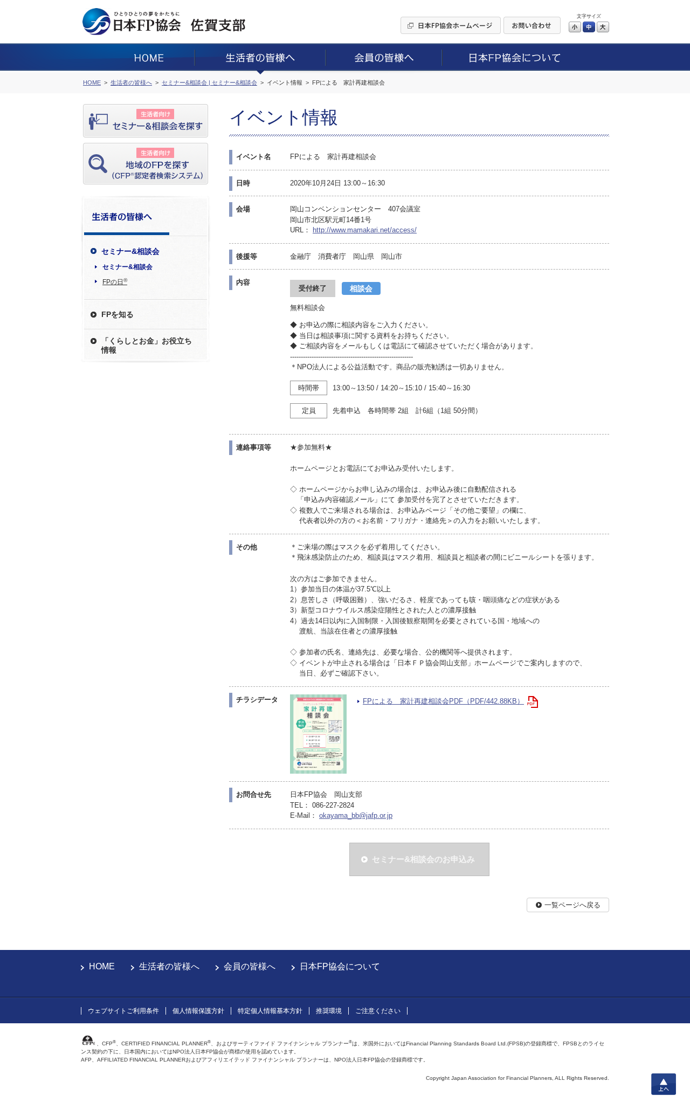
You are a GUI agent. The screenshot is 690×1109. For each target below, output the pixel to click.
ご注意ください (378, 1011)
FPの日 (114, 281)
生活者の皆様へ (169, 966)
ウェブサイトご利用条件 (123, 1011)
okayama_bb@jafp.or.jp (355, 815)
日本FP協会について (340, 966)
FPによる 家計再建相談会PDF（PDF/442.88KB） (443, 701)
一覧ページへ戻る (572, 905)
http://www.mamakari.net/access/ (365, 230)
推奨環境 (329, 1011)
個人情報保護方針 (198, 1011)
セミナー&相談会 (127, 267)
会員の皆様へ (249, 966)
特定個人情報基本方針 (270, 1011)
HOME (102, 966)
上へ (664, 1084)
